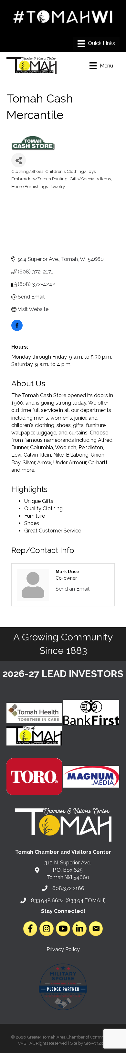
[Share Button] (18, 160)
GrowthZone (96, 1043)
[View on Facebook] (17, 329)
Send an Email (72, 589)
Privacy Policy (63, 949)
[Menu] (96, 43)
